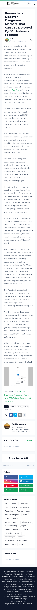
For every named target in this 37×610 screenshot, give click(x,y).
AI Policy (29, 574)
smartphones (22, 540)
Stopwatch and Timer (26, 589)
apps (27, 511)
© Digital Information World (14, 572)
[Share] (30, 40)
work (14, 544)
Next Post (30, 465)
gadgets (23, 526)
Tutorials (20, 511)
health (7, 529)
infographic (17, 529)
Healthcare (24, 504)
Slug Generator (10, 579)
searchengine (10, 537)
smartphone (9, 540)
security (25, 406)
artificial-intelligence (12, 515)
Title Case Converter (9, 582)
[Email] (20, 415)
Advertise (29, 572)
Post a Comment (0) (18, 458)
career (25, 515)
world (21, 544)
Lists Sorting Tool (27, 584)
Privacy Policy (19, 574)
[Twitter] (15, 415)
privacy (17, 533)
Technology (8, 409)
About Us (8, 574)
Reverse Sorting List (11, 584)
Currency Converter (10, 589)
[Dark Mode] (29, 3)
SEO (6, 507)
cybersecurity (26, 522)
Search (14, 507)
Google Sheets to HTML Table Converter (18, 604)
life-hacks (8, 533)
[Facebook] (11, 415)
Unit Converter (28, 587)
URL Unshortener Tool (18, 601)
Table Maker (27, 592)
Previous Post (8, 465)
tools (7, 544)
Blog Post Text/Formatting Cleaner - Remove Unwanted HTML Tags (18, 598)
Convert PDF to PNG (13, 592)
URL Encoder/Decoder (27, 582)
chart (7, 518)
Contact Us (6, 577)
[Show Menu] (3, 3)
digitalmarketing (11, 526)
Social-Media (24, 507)
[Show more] (24, 415)
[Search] (34, 3)
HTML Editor (30, 577)
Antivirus (13, 406)
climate (15, 518)
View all (29, 440)
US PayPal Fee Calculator (12, 587)
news (19, 406)
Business (13, 504)
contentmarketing (11, 522)
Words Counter (17, 577)
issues (26, 529)
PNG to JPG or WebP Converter (18, 594)
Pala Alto (15, 90)
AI (6, 504)
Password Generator (25, 579)
